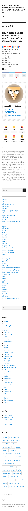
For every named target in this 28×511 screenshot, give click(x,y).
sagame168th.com (12, 159)
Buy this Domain (7, 495)
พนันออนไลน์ (5, 164)
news (5, 337)
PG (15, 154)
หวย (5, 393)
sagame (4, 263)
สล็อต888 (5, 217)
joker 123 (5, 265)
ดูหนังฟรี (4, 289)
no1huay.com (10, 154)
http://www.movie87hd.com (11, 267)
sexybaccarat (6, 274)
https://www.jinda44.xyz (10, 211)
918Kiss (13, 151)
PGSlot (22, 154)
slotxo (4, 226)
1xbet (4, 232)
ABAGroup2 (21, 151)
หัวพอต (11, 483)
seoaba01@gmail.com (14, 115)
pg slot (4, 239)
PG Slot (18, 154)
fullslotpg (5, 283)
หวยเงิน (5, 483)
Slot (14, 161)
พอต (5, 387)
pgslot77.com (5, 156)
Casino (8, 152)
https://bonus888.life (8, 215)
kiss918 (4, 237)
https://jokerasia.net (8, 250)
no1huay (4, 154)
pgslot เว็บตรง (6, 281)
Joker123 (13, 152)
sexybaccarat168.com (7, 161)
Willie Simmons (10, 110)
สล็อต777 (4, 243)
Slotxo (23, 161)
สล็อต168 (4, 202)
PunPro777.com (20, 157)
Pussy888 (4, 159)
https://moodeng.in (8, 252)
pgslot (4, 254)
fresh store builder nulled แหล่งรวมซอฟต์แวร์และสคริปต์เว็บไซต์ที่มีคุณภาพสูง (14, 8)
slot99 (4, 219)
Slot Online (18, 161)
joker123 (4, 200)
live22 (4, 285)
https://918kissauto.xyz (9, 259)
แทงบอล (6, 402)
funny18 (4, 235)
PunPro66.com (6, 157)
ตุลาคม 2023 (7, 422)
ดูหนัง (3, 287)
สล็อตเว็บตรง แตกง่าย (8, 204)
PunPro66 (19, 156)
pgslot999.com (17, 171)
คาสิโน (3, 162)
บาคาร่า (15, 162)
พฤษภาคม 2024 (8, 417)
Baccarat (4, 152)
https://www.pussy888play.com (12, 270)
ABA (16, 151)
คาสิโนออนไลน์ (9, 162)
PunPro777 (13, 157)
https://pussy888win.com (10, 272)
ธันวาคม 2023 (8, 420)
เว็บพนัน (6, 398)
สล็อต (10, 164)
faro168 (4, 294)
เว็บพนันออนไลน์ (8, 166)
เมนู (4, 16)
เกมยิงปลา (20, 164)
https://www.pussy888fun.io (11, 221)
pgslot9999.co (13, 156)
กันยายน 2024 (8, 415)
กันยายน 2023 (8, 424)
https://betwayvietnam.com (11, 248)
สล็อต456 (5, 296)
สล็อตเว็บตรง (5, 206)
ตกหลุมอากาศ (17, 473)
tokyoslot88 (6, 246)
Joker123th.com (20, 152)
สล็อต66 (4, 208)
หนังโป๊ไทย (5, 230)
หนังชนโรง (5, 261)
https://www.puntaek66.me (11, 298)
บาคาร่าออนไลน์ (20, 162)
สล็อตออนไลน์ (15, 164)
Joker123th (5, 169)
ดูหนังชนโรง (5, 292)
